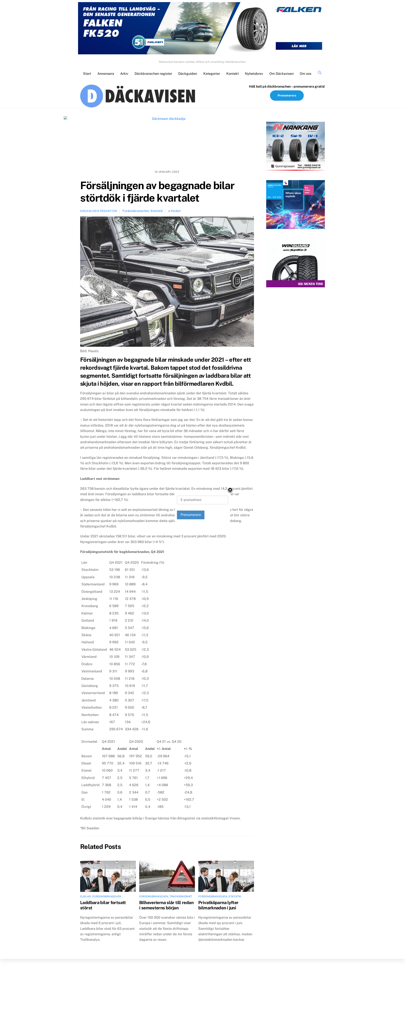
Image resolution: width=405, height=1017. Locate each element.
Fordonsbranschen (136, 211)
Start (87, 74)
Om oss (305, 74)
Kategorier (211, 74)
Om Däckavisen (281, 74)
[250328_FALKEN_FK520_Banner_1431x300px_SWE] (202, 29)
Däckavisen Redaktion (98, 211)
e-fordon (174, 211)
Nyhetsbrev (254, 74)
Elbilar (85, 896)
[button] (320, 73)
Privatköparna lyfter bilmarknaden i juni (218, 905)
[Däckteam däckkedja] (167, 141)
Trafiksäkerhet (180, 896)
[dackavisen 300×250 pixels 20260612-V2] (295, 147)
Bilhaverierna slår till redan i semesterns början (166, 905)
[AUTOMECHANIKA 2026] (295, 205)
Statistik (156, 211)
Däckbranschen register (153, 74)
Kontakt (232, 74)
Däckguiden (187, 74)
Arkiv (124, 74)
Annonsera (105, 74)
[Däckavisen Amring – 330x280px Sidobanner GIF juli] (295, 263)
